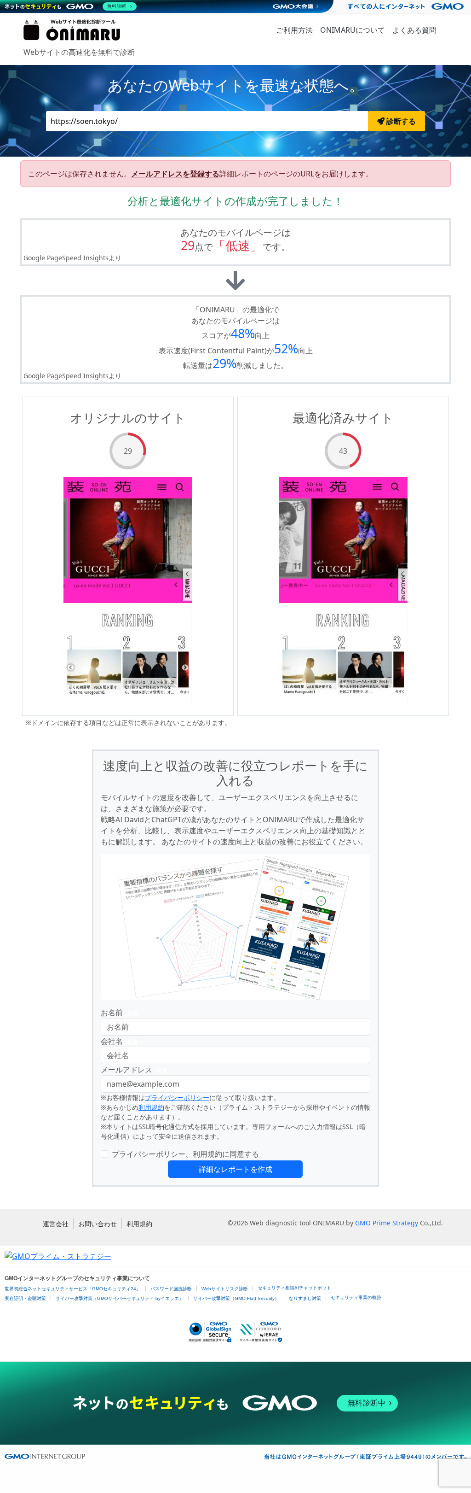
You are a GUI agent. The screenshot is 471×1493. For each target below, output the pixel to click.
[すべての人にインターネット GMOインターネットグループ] (407, 6)
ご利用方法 (294, 30)
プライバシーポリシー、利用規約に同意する (185, 1154)
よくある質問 (414, 30)
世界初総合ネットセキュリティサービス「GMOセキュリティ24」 (73, 1288)
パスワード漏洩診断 (171, 1288)
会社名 (119, 1041)
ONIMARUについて (352, 30)
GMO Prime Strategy (386, 1222)
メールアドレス (134, 1070)
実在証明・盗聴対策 (25, 1298)
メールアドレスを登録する (175, 174)
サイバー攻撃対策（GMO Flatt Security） (236, 1298)
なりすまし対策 (305, 1298)
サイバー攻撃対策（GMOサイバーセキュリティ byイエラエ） (120, 1298)
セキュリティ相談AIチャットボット (294, 1287)
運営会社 (56, 1223)
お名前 (119, 1012)
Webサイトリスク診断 (224, 1288)
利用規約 (151, 1107)
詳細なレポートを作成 (235, 1169)
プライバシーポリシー (177, 1097)
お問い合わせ (97, 1223)
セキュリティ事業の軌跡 (356, 1297)
